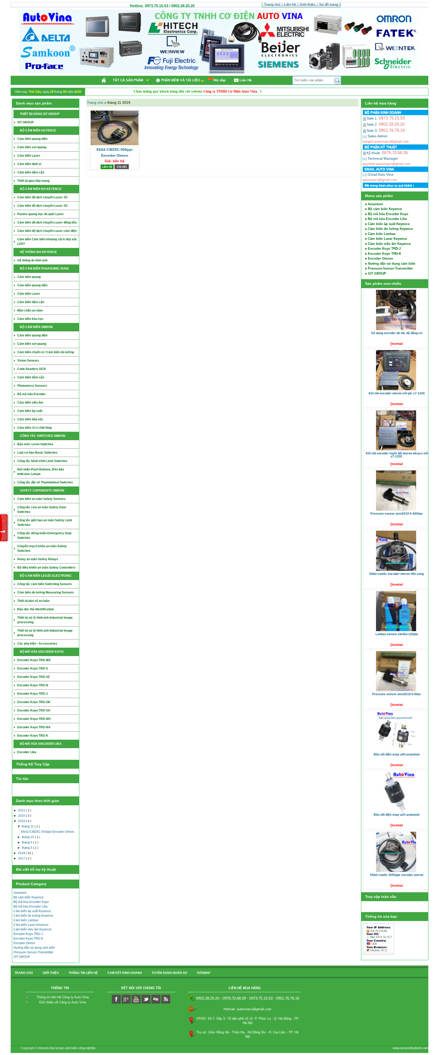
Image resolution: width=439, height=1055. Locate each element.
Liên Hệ (246, 80)
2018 (22, 853)
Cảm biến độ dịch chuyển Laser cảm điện (47, 231)
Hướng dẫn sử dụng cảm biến (34, 947)
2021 (22, 810)
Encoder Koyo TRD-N (32, 685)
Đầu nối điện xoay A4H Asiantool (396, 754)
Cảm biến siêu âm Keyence (32, 929)
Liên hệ (107, 167)
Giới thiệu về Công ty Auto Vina (62, 1002)
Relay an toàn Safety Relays (37, 559)
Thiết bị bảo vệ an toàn (33, 601)
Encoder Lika (26, 752)
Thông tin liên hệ (83, 973)
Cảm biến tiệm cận (30, 172)
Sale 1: (373, 118)
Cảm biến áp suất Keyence (32, 911)
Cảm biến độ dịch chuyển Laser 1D (42, 197)
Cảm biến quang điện (32, 139)
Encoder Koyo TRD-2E (33, 677)
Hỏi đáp (219, 80)
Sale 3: (373, 130)
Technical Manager (382, 158)
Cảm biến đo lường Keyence (33, 915)
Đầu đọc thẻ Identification (35, 609)
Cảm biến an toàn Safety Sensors (41, 499)
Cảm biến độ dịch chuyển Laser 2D (42, 205)
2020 (22, 816)
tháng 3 (27, 848)
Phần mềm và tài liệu (180, 80)
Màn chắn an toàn (30, 310)
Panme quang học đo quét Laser (40, 214)
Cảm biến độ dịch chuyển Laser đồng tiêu (47, 222)
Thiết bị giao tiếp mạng (33, 181)
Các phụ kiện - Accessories (37, 643)
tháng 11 (28, 826)
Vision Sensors (28, 360)
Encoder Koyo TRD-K (32, 735)
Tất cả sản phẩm (128, 80)
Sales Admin (377, 136)
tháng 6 (27, 842)
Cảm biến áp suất (29, 411)
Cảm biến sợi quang (31, 147)
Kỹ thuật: (374, 153)
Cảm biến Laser (28, 155)
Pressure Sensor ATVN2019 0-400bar (396, 513)
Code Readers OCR (31, 369)
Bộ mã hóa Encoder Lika (30, 906)
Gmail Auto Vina (380, 174)
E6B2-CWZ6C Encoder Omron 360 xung (396, 574)
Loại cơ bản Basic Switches (37, 452)
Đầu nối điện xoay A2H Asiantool (396, 814)
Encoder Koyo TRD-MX (34, 660)
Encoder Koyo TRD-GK (34, 702)
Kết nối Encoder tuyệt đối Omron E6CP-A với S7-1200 (397, 455)
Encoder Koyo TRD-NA (34, 727)
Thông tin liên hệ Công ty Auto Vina (63, 997)
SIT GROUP (25, 122)
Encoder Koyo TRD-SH (33, 710)
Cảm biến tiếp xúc (30, 419)
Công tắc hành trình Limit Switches (42, 461)
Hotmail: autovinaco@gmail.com (247, 1009)
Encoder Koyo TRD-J (32, 693)
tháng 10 (28, 837)
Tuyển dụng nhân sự (169, 973)
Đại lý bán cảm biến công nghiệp (73, 1048)
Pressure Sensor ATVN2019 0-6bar (396, 694)
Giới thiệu (51, 973)
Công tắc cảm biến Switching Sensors (44, 584)
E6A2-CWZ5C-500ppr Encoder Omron (47, 832)
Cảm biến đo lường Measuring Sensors (45, 592)
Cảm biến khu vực (30, 319)
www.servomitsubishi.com (410, 1048)
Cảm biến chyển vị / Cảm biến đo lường (45, 352)
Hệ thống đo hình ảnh (32, 260)
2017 (22, 858)
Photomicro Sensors (32, 386)
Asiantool (19, 893)
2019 (22, 821)
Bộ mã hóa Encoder (31, 394)
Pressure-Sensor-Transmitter (33, 952)
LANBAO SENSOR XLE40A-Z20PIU (396, 634)
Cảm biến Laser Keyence (31, 925)
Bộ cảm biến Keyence (28, 897)
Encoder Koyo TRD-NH (34, 719)
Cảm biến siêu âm (30, 402)
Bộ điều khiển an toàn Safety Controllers (46, 567)
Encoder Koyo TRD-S (32, 668)
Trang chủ (95, 102)
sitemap (203, 973)
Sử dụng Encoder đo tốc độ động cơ (396, 333)
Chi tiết (122, 167)
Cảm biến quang (29, 277)
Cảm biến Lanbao (25, 920)
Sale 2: (373, 124)
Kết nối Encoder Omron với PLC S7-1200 (397, 393)
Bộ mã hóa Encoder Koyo (31, 902)
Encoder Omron (24, 943)
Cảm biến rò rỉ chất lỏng (34, 427)
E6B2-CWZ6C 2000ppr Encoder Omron (396, 875)
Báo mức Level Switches (35, 444)
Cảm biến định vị (29, 164)
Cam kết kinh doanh (124, 973)
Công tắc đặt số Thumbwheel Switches (45, 482)
